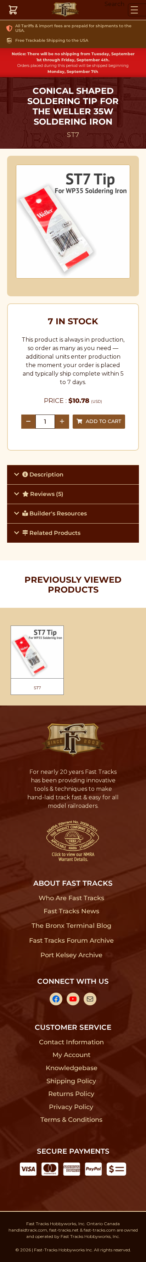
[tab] (73, 474)
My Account (71, 1055)
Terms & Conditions (71, 1120)
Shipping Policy (71, 1081)
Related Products (54, 533)
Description (45, 474)
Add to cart (103, 421)
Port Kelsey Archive (71, 955)
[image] (73, 221)
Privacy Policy (71, 1107)
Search (114, 4)
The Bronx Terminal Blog (71, 926)
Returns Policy (71, 1094)
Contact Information (71, 1042)
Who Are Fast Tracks (71, 898)
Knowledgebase (71, 1068)
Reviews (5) (46, 494)
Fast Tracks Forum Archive (71, 940)
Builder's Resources (57, 513)
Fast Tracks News (71, 911)
